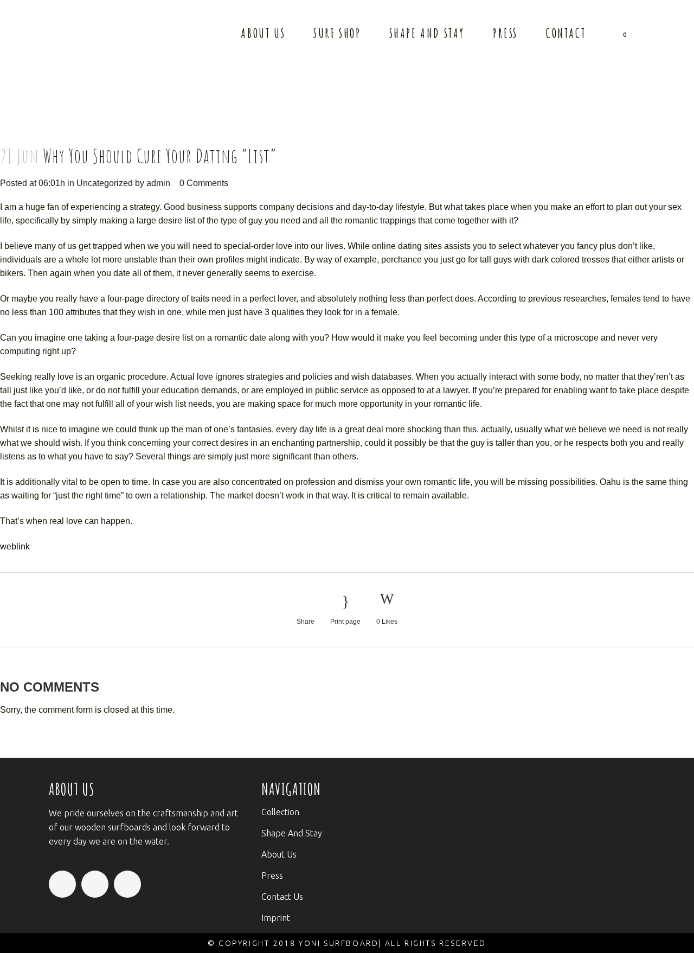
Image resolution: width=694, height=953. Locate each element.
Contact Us (282, 896)
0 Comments (203, 183)
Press (272, 875)
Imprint (275, 918)
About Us (279, 854)
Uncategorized (104, 183)
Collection (280, 812)
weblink (15, 546)
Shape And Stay (291, 833)
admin (158, 183)
